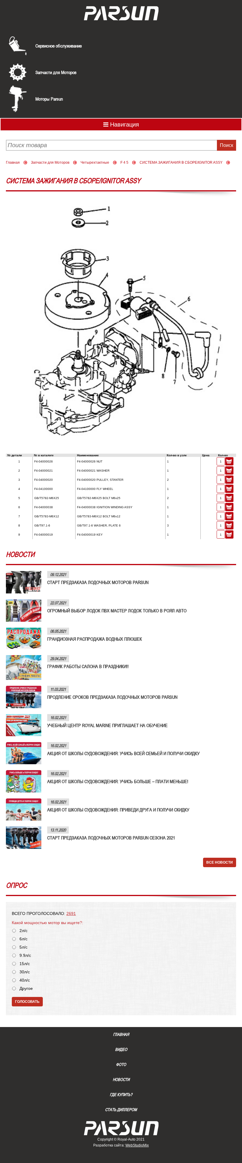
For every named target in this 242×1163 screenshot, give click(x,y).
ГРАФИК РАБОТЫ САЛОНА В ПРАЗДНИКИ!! (88, 666)
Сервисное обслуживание (58, 45)
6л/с (23, 939)
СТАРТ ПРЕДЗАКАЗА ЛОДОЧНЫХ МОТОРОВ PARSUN (97, 582)
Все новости (219, 862)
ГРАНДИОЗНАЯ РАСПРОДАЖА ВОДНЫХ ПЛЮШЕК (94, 639)
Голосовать (27, 1002)
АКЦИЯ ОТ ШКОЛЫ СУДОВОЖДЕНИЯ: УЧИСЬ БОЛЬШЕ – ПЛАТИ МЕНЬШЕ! (117, 781)
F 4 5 (124, 162)
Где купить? (121, 1094)
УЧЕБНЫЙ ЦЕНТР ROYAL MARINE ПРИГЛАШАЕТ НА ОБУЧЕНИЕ (107, 725)
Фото (121, 1064)
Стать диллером (121, 1109)
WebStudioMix (137, 1145)
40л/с (24, 980)
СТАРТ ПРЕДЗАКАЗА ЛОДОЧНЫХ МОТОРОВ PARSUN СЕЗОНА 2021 (111, 837)
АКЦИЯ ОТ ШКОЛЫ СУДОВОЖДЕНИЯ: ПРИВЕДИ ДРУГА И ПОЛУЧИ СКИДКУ (118, 809)
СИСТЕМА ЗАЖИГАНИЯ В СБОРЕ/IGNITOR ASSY (181, 162)
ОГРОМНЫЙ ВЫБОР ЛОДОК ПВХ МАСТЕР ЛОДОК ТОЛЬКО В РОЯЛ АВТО (117, 610)
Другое (26, 988)
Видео (121, 1049)
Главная (13, 162)
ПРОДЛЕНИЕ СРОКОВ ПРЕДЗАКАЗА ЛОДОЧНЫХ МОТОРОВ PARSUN (112, 697)
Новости (121, 1079)
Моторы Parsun (49, 98)
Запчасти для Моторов (55, 72)
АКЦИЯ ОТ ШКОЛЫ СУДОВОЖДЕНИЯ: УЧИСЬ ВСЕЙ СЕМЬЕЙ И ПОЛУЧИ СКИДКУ (123, 753)
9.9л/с (25, 955)
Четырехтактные (95, 162)
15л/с (24, 964)
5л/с (23, 947)
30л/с (24, 972)
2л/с (23, 931)
